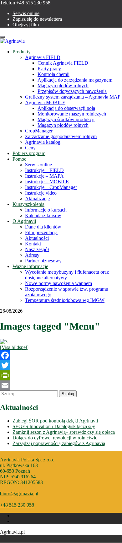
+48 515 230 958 (17, 505)
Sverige (24, 538)
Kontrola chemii (53, 74)
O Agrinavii (24, 221)
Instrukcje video (41, 193)
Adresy (32, 255)
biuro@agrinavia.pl (19, 493)
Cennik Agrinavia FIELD (63, 63)
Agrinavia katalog (42, 142)
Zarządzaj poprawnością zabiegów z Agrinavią (59, 443)
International (33, 538)
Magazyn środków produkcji (66, 119)
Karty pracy (49, 68)
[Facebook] (61, 355)
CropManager (39, 130)
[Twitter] (61, 365)
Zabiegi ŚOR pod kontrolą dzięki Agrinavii (55, 420)
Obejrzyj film (26, 24)
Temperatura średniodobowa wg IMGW (64, 300)
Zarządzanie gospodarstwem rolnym (61, 136)
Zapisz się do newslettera (37, 19)
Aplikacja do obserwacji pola (66, 108)
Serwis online (26, 13)
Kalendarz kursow (43, 215)
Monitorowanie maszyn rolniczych (72, 113)
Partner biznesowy (43, 260)
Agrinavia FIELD (42, 57)
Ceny (30, 147)
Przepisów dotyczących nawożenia (72, 91)
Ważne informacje (30, 266)
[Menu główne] (61, 342)
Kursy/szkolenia (28, 204)
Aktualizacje (37, 198)
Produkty (22, 51)
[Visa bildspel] (14, 347)
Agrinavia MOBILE (45, 102)
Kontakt (33, 243)
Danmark (7, 538)
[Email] (61, 385)
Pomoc (19, 159)
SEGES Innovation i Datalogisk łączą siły (54, 426)
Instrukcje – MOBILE (47, 181)
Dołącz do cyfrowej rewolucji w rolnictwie (55, 437)
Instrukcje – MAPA (44, 176)
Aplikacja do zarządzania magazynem (75, 80)
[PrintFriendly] (61, 375)
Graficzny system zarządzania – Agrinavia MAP (72, 96)
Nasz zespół (37, 249)
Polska (15, 538)
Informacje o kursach (46, 209)
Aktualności (37, 238)
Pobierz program (29, 153)
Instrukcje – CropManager (51, 187)
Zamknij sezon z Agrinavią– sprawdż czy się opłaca (64, 432)
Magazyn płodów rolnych (63, 85)
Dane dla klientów (43, 226)
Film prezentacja (41, 232)
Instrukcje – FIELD (44, 170)
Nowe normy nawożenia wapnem (58, 283)
